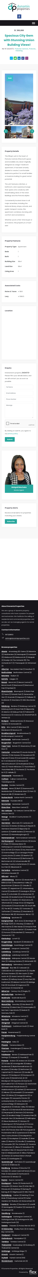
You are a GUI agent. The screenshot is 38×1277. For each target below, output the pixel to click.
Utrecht (5, 1254)
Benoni (4, 682)
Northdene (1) (19, 1162)
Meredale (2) (6, 897)
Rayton (4, 1180)
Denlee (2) (16, 826)
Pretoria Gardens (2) (18, 1127)
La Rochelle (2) (14, 894)
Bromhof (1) (25, 1168)
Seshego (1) (6, 1057)
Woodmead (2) (7, 1210)
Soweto (5, 1226)
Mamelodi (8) (17, 1110)
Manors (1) (27, 1048)
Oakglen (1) (14, 679)
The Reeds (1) (21, 769)
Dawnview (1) (6, 826)
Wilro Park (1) (29, 1192)
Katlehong (6, 917)
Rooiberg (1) (30, 1245)
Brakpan (5, 721)
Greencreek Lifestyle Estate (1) (15, 1087)
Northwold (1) (24, 1174)
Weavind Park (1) (23, 1150)
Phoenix (5, 1045)
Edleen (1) (30, 924)
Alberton (5, 669)
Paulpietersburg (8, 1036)
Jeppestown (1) (16, 888)
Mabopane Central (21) (20, 958)
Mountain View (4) (8, 1118)
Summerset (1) (7, 988)
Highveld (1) (6, 758)
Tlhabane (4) (16, 1201)
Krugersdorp (7, 942)
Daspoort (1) (6, 1075)
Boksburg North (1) (8, 709)
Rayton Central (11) (16, 1180)
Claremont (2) (18, 1072)
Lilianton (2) (8, 712)
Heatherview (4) (10, 654)
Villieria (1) (18, 1147)
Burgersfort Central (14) (22, 743)
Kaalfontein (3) (7, 982)
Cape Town (6, 746)
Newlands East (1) (8, 791)
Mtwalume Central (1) (20, 1016)
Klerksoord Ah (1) (21, 657)
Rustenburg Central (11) (17, 1198)
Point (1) (33, 791)
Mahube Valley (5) (21, 1107)
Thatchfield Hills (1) (9, 769)
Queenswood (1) (23, 1133)
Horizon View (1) (18, 1186)
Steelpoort (6, 1235)
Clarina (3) (24, 651)
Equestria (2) (18, 1081)
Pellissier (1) (31, 697)
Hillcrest (5, 876)
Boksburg (5, 706)
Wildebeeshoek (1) (14, 1153)
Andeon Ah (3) (24, 1061)
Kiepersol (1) (22, 697)
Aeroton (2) (19, 880)
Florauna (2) (22, 1084)
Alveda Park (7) (30, 880)
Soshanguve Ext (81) (25, 1219)
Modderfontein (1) (18, 897)
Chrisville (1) (26, 885)
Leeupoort (6, 948)
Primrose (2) (30, 832)
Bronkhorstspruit (9, 733)
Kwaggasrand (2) (23, 1095)
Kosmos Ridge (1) (10, 853)
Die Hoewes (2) (16, 755)
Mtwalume (6, 1016)
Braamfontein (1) (8, 885)
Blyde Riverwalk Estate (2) (22, 1066)
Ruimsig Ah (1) (7, 1192)
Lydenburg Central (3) (20, 955)
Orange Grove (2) (19, 903)
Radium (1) (15, 676)
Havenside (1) (18, 776)
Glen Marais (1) (19, 927)
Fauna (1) (7, 694)
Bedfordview (7, 672)
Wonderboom (7, 1261)
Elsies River (6, 807)
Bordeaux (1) (16, 1168)
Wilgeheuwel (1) (18, 1192)
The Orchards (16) (19, 660)
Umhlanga (6, 1251)
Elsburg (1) (24, 826)
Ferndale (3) (6, 1171)
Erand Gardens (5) (11, 973)
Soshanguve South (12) (10, 1222)
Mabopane (6, 958)
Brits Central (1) (13, 727)
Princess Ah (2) (7, 1189)
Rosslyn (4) (8, 660)
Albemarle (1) (17, 823)
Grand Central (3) (18, 976)
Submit (10, 439)
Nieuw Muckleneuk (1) (12, 1121)
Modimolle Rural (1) (19, 998)
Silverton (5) (13, 1141)
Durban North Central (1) (23, 797)
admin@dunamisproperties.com (17, 638)
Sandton (5, 1204)
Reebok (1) (26, 1010)
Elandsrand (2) (7, 730)
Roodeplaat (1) (15, 1138)
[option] (19, 99)
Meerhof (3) (28, 855)
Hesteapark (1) (22, 654)
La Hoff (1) (16, 938)
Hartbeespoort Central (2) (12, 847)
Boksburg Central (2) (28, 706)
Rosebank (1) (9, 906)
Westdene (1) (17, 700)
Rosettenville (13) (20, 906)
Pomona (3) (8, 932)
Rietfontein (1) (28, 858)
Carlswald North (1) (21, 971)
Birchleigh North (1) (9, 924)
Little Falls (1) (29, 1186)
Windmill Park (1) (30, 715)
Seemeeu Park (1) (8, 1013)
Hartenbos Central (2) (20, 870)
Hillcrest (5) (8, 1092)
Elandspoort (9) (7, 1081)
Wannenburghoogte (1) (20, 834)
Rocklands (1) (6, 700)
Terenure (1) (29, 932)
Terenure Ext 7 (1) (8, 935)
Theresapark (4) (21, 663)
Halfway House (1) (18, 979)
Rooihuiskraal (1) (25, 764)
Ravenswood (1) (8, 715)
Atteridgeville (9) (19, 1064)
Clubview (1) (6, 755)
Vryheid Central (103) (17, 1258)
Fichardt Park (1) (17, 694)
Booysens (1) (6, 1069)
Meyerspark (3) (10, 1112)
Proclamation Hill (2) (9, 1133)
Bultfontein (6, 739)
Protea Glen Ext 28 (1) (27, 1226)
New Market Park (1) (17, 669)
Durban (5, 788)
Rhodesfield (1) (19, 932)
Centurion (6, 752)
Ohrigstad (6, 1023)
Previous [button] (6, 131)
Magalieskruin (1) (8, 1107)
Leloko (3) (19, 855)
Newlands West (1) (22, 791)
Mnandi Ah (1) (13, 761)
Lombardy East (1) (27, 894)
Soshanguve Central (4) (22, 1217)
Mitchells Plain (7, 994)
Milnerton (5, 991)
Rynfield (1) (11, 688)
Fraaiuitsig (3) (7, 1007)
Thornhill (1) (24, 1057)
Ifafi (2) (11, 850)
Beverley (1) (14, 1204)
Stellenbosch (7, 1238)
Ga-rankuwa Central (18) (23, 811)
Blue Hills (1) (14, 968)
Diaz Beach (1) (27, 1004)
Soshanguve (7, 1217)
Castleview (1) (27, 823)
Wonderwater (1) (18, 1213)
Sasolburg (6, 1213)
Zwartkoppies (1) (15, 1159)
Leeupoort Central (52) (20, 948)
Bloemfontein (7, 691)
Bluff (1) (20, 788)
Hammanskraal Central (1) (26, 838)
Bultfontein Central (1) (20, 739)
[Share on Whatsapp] (15, 58)
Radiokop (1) (17, 1189)
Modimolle (6, 998)
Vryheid (5, 1258)
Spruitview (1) (17, 917)
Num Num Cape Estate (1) (11, 1010)
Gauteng (19, 50)
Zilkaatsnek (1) (16, 867)
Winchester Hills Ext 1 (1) (25, 914)
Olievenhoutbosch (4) (10, 764)
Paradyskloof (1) (20, 1238)
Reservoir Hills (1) (8, 794)
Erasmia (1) (28, 1081)
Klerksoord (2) (9, 657)
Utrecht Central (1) (16, 1254)
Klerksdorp (6, 938)
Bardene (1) (15, 706)
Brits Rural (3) (24, 727)
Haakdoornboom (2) (9, 1089)
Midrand (5, 968)
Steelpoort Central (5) (20, 1235)
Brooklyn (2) (16, 1069)
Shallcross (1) (15, 1165)
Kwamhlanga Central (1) (23, 945)
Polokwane (6, 1054)
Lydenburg (6, 955)
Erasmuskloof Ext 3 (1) (10, 1084)
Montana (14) (21, 1112)
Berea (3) (13, 788)
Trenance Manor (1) (17, 1045)
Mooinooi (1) (17, 730)
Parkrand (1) (29, 712)
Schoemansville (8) (23, 861)
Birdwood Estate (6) (23, 841)
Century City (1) (17, 991)
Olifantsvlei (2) (7, 903)
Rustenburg (6, 1195)
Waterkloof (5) (28, 1147)
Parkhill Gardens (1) (18, 832)
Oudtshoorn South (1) (21, 1026)
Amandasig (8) (14, 651)
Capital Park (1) (7, 1072)
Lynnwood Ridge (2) (9, 1104)
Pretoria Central (21, 49)
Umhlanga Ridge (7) (19, 1251)
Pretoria (32, 49)
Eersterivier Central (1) (20, 804)
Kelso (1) (15, 1042)
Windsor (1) (17, 1177)
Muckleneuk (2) (21, 1118)
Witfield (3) (6, 718)
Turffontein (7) (7, 911)
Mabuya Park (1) (19, 712)
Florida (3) (16, 1183)
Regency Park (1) (8, 1051)
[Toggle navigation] (33, 23)
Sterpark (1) (15, 1057)
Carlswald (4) (24, 968)
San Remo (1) (20, 994)
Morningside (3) (10, 1207)
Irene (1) (14, 758)
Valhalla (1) (12, 772)
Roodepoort (6, 1183)
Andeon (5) (14, 1061)
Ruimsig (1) (27, 1189)
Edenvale (5, 801)
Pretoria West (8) (15, 1130)
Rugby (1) (26, 991)
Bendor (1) (16, 1054)
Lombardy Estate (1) (9, 1101)
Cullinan (5, 779)
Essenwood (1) (28, 788)
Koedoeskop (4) (19, 1245)
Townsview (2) (27, 908)
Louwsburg (6, 952)
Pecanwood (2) (16, 858)
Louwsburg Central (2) (20, 952)
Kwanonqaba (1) (29, 1007)
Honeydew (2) (7, 1186)
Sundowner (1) (7, 1177)
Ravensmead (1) (14, 1032)
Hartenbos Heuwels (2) (10, 873)
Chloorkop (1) (21, 924)
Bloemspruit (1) (20, 691)
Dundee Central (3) (17, 785)
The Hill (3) (8, 908)
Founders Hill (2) (16, 801)
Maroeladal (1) (13, 1174)
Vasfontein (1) (9, 1147)
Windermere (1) (20, 794)
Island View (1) (17, 1007)
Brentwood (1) (19, 685)
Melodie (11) (6, 858)
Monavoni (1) (23, 761)
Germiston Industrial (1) (10, 829)
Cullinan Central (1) (17, 779)
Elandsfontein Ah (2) (19, 1078)
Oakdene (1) (16, 900)
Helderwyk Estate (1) (17, 721)
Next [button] (32, 131)
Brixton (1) (18, 885)
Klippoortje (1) (24, 829)
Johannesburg (8, 880)
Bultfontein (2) (26, 1069)
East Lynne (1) (7, 1078)
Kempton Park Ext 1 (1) (18, 929)
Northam (5, 1019)
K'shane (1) (18, 850)
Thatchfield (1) (29, 767)
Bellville (5, 679)
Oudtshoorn (6, 1026)
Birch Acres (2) (20, 921)
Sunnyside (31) (9, 1144)
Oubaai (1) (5, 820)
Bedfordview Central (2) (22, 672)
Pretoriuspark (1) (29, 1130)
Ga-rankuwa (7, 811)
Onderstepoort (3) (9, 1124)
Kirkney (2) (13, 1095)
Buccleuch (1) (24, 1204)
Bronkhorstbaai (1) (24, 733)
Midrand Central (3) (20, 982)
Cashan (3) (17, 1195)
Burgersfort (6, 743)
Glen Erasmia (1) (8, 927)
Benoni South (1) (8, 685)
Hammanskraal (8, 838)
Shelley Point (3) (20, 1229)
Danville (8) (29, 1072)
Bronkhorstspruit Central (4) (12, 736)
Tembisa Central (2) (18, 1242)
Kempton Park (7, 921)
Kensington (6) (26, 891)
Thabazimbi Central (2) (10, 1248)
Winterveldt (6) (30, 961)
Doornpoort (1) (28, 1075)
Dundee (5, 785)
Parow (4, 1032)
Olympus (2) (24, 1121)
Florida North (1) (27, 1183)
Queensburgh (7, 1162)
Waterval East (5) (28, 1201)
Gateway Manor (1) (18, 844)
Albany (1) (13, 876)
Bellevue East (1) (8, 883)
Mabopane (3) (22, 1104)
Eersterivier (6, 804)
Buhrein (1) (16, 746)
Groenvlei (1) (12, 697)
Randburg (6, 1168)
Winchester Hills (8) (9, 914)
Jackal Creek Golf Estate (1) (21, 1171)
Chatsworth (6, 776)
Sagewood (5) (23, 985)
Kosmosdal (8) (22, 758)
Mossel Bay (6, 1004)
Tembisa (5, 1242)
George (5, 817)
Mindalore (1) (29, 942)
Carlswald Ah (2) (8, 971)
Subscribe (11, 521)
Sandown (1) (30, 1207)
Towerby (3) (17, 908)
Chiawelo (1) (14, 1226)
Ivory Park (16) (30, 979)
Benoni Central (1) (25, 682)
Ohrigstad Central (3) (19, 1023)
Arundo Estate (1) (28, 752)
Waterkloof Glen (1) (9, 1150)
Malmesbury (7, 964)
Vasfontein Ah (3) (21, 1261)
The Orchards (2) (21, 1144)
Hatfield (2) (21, 1089)
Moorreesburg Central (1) (24, 1001)
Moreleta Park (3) (29, 1115)
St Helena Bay (7, 1229)
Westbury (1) (18, 911)
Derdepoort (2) (17, 1075)
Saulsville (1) (25, 1138)
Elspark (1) (31, 826)
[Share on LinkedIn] (19, 58)
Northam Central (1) (18, 1019)
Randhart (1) (30, 669)
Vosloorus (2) (19, 715)
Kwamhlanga (7, 945)
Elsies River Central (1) (20, 807)
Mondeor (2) (30, 897)
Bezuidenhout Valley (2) (23, 883)
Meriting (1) (26, 1195)
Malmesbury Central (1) (22, 964)
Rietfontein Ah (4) (8, 861)
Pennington (6, 1042)
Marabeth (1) (19, 942)
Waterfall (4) (18, 988)
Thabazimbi (6, 1245)
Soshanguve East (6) (9, 1219)
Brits (3, 727)
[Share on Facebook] (23, 58)
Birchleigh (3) (31, 921)
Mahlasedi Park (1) (27, 1054)
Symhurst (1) (6, 834)
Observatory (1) (26, 746)
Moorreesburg (7, 1001)
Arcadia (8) (8, 1064)
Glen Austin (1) (24, 973)
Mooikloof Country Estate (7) (20, 817)
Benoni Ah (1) (13, 682)
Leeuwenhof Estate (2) (21, 1098)
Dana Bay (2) (17, 1004)
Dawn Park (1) (21, 709)
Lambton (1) (6, 832)
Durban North (7, 797)
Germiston (6, 823)
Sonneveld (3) (16, 724)
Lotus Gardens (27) (24, 1101)
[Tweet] (11, 58)
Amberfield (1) (16, 752)
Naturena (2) (6, 900)
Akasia (4, 651)
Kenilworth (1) (15, 891)
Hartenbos (6, 870)
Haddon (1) (6, 888)
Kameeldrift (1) (18, 1092)
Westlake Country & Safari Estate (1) (15, 864)
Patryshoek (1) (21, 1124)
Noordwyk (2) (13, 985)
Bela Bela (5, 676)
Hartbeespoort (8, 841)
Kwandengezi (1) (17, 1048)
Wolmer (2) (8, 1156)
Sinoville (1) (22, 1141)
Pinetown (5, 1048)
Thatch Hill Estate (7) (16, 767)
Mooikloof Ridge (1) (16, 1115)
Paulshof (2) (20, 1207)
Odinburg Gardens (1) (16, 961)
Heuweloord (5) (29, 755)
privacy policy (13, 433)
